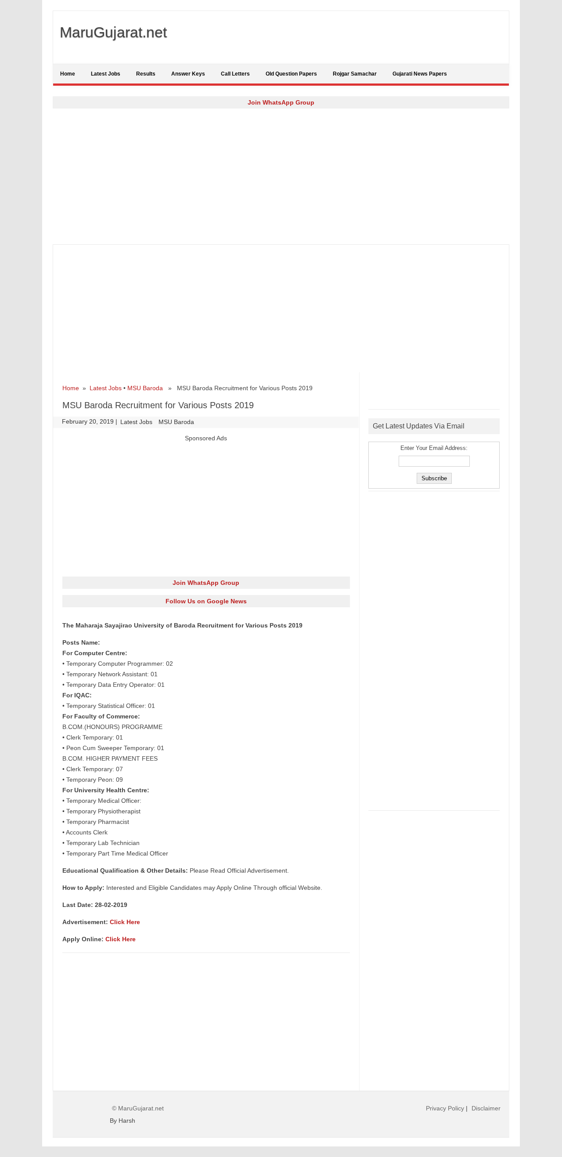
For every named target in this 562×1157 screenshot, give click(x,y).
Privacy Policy (445, 1108)
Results (145, 74)
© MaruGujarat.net (138, 1108)
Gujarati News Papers (420, 74)
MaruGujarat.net (113, 32)
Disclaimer (486, 1108)
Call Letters (235, 74)
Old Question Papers (291, 74)
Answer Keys (188, 74)
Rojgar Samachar (355, 74)
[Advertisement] (281, 176)
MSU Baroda (145, 388)
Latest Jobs (105, 74)
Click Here (125, 921)
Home (67, 74)
